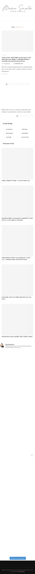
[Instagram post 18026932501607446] (17, 366)
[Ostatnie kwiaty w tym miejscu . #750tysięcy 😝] (17, 435)
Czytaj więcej (5, 74)
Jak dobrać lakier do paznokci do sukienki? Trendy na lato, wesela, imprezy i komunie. (17, 219)
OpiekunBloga (21, 571)
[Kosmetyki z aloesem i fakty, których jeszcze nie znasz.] (17, 280)
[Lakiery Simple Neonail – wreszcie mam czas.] (17, 164)
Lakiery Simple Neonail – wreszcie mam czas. (16, 180)
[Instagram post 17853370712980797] (17, 504)
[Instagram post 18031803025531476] (17, 470)
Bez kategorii (4, 54)
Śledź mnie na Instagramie (19, 558)
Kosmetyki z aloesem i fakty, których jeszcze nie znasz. (16, 298)
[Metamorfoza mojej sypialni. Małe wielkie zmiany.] (17, 320)
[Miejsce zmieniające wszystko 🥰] (17, 401)
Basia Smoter (7, 63)
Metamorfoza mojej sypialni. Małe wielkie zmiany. (17, 336)
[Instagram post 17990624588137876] (17, 539)
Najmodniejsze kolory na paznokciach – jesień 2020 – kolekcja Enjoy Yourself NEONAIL (16, 258)
